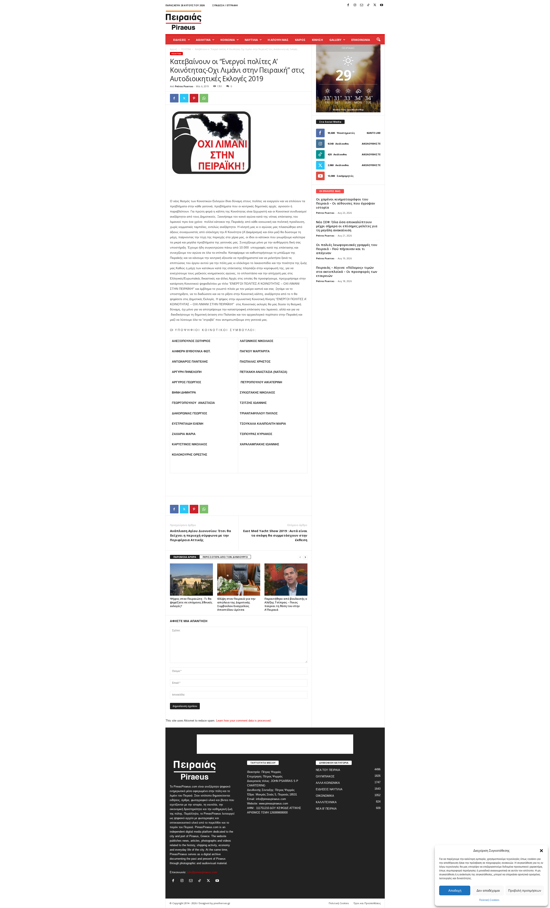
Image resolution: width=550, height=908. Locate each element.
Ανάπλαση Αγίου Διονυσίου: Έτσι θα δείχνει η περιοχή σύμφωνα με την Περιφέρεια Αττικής (200, 535)
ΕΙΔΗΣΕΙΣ (179, 40)
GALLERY (335, 40)
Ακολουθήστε (371, 143)
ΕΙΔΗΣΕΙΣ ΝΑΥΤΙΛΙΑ (329, 789)
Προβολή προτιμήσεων (524, 890)
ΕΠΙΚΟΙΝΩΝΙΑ (360, 40)
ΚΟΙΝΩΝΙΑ (227, 40)
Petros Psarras (184, 86)
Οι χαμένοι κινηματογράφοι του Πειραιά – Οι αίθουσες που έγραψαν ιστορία (345, 203)
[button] (541, 850)
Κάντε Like (373, 132)
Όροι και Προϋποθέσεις (367, 903)
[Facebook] (348, 5)
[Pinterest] (194, 98)
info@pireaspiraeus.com (202, 872)
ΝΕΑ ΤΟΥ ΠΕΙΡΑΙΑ (328, 770)
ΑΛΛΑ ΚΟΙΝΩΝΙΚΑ (328, 782)
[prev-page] (300, 557)
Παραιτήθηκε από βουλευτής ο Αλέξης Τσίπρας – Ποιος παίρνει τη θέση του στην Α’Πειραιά (285, 604)
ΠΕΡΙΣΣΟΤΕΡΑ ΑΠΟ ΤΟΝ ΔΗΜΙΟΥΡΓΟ (225, 557)
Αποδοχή (454, 890)
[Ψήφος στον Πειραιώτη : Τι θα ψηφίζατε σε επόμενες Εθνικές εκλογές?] (191, 579)
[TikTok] (368, 5)
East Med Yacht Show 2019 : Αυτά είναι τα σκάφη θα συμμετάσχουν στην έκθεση (275, 535)
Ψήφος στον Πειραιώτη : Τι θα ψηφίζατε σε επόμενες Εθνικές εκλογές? (191, 602)
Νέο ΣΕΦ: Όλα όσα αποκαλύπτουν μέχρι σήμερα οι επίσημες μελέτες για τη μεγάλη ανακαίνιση (346, 226)
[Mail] (361, 5)
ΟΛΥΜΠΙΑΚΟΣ (325, 776)
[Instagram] (355, 5)
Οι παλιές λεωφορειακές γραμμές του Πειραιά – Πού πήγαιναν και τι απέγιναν (346, 249)
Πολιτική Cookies (489, 900)
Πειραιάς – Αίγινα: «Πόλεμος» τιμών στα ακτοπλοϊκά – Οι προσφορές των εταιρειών (346, 271)
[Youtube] (381, 5)
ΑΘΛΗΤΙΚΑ (203, 40)
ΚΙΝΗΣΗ (317, 40)
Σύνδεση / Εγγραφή (225, 5)
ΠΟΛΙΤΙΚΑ (186, 49)
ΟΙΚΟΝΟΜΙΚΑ (325, 795)
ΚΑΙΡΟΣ (300, 40)
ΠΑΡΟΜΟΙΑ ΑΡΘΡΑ (184, 557)
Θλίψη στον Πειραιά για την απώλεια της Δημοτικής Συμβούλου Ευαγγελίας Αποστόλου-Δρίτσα (236, 604)
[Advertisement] (306, 20)
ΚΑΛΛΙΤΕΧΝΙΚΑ (326, 802)
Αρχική (173, 49)
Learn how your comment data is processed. (243, 720)
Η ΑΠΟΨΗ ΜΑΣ (278, 40)
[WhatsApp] (204, 98)
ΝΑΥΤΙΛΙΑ (251, 40)
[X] (374, 5)
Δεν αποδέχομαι (488, 890)
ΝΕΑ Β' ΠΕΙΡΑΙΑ (326, 808)
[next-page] (305, 557)
